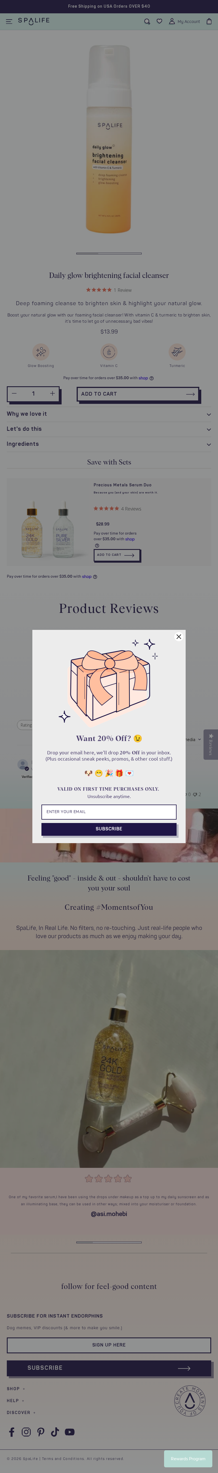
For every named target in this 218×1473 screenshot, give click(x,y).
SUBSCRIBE (109, 829)
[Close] (179, 636)
